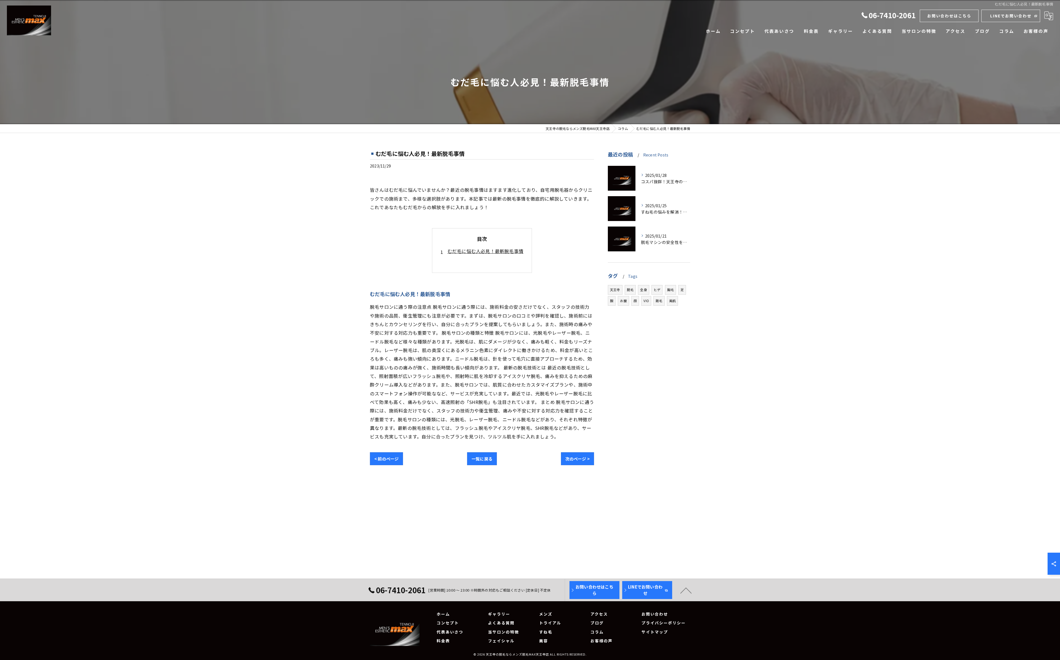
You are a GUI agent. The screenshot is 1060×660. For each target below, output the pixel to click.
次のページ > (577, 459)
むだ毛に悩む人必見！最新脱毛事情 (485, 251)
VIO (646, 300)
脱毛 (630, 289)
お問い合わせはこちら (949, 15)
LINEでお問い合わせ (1011, 15)
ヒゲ (657, 289)
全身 (643, 289)
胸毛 (670, 289)
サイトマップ (655, 632)
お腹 (623, 300)
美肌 (672, 300)
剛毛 (659, 300)
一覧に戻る (481, 459)
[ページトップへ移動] (685, 590)
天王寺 (615, 289)
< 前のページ (386, 459)
